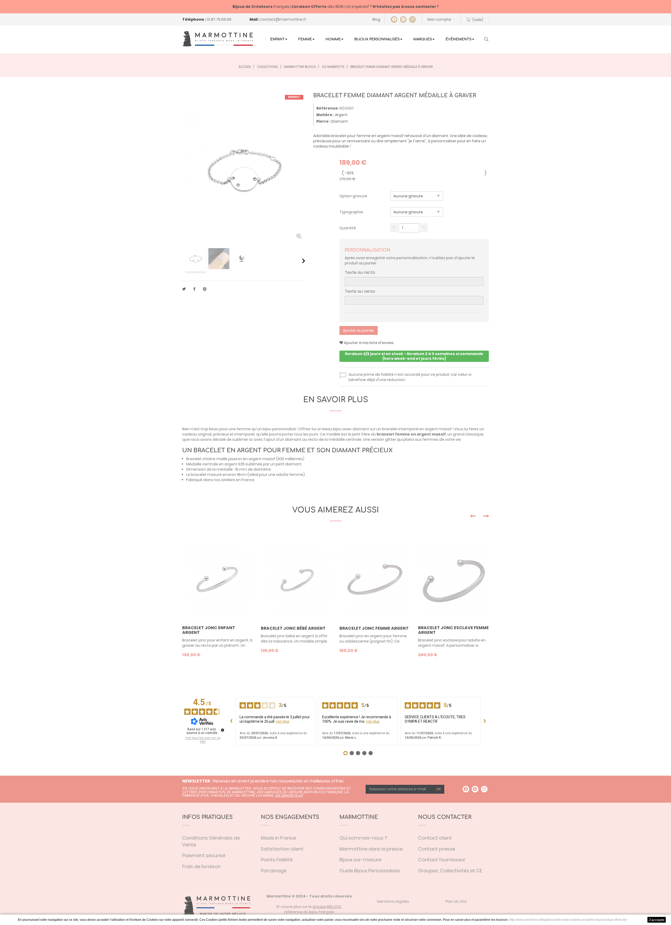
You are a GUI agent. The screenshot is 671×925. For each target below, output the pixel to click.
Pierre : (323, 121)
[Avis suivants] (484, 721)
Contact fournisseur (442, 859)
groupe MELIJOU (326, 906)
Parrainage (273, 870)
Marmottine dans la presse (371, 849)
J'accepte (656, 920)
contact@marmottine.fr (283, 19)
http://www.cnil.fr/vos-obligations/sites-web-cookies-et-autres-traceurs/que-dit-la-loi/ (568, 920)
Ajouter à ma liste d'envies (368, 342)
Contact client (435, 838)
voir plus (282, 721)
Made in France (278, 838)
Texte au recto (360, 272)
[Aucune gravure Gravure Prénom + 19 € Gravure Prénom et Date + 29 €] (417, 195)
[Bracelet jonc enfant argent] (217, 579)
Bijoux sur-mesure (360, 859)
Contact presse (436, 849)
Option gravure (353, 196)
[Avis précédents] (231, 721)
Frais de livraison (201, 866)
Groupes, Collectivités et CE (450, 870)
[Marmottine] (217, 39)
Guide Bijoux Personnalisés (370, 870)
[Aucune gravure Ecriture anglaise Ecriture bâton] (417, 211)
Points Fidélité (277, 859)
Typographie (351, 212)
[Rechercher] (486, 39)
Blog (376, 19)
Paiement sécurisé (203, 855)
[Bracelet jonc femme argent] (374, 579)
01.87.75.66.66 (219, 19)
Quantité (347, 228)
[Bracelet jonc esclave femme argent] (453, 579)
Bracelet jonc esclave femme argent (453, 630)
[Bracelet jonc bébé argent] (296, 579)
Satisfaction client (282, 849)
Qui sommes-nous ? (363, 838)
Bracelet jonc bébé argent (293, 628)
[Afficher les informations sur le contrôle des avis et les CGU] (222, 730)
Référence (327, 108)
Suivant (303, 260)
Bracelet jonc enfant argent (208, 630)
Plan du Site (456, 901)
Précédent (184, 260)
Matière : (325, 114)
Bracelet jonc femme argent (374, 628)
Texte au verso (360, 291)
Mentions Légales (393, 901)
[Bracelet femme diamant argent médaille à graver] (195, 258)
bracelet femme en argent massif (411, 434)
